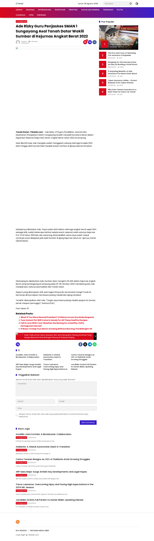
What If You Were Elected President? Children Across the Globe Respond (57, 317)
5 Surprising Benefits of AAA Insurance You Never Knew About (122, 72)
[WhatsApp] (95, 344)
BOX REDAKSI (21, 530)
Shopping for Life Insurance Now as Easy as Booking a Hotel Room (122, 63)
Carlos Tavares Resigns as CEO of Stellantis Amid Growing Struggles (82, 357)
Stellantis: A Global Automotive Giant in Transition (52, 357)
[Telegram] (90, 344)
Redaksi (24, 41)
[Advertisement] (56, 112)
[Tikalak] (19, 3)
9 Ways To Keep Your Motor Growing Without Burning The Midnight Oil (56, 328)
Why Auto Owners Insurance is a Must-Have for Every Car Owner (122, 90)
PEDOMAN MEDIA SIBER (39, 530)
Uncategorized (21, 21)
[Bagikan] (95, 42)
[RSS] (18, 522)
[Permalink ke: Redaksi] (18, 42)
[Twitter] (85, 344)
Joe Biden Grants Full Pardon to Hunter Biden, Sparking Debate (83, 366)
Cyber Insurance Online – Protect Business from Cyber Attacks (122, 81)
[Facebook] (80, 344)
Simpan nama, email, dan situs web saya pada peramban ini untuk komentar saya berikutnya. (53, 415)
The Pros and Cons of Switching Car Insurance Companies (122, 54)
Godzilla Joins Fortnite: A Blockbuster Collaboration (27, 356)
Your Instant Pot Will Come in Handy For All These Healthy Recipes (54, 320)
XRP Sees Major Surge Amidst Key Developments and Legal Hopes (28, 366)
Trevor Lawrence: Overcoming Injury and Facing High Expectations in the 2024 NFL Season (55, 366)
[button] (130, 4)
